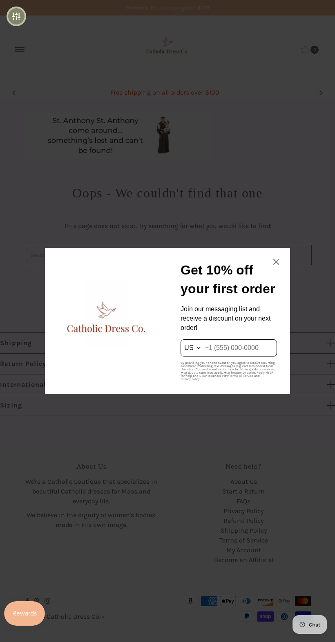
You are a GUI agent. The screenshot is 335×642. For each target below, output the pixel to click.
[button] (16, 16)
